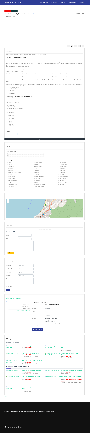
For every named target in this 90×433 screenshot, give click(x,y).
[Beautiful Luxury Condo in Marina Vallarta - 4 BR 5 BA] (53, 377)
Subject (33, 305)
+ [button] (7, 200)
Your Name (8, 272)
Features (16, 139)
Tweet (15, 134)
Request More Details (37, 329)
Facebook (9, 134)
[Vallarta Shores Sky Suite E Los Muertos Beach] (53, 354)
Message (8, 241)
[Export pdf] (79, 46)
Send (8, 289)
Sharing (38, 139)
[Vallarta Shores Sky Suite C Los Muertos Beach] (53, 346)
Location (23, 139)
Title (7, 238)
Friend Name (8, 265)
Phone (33, 311)
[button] (54, 2)
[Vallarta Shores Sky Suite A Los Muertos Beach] (13, 346)
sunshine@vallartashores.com (24, 310)
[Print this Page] (83, 46)
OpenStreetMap (76, 217)
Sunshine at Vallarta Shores (13, 298)
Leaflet (71, 217)
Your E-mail (8, 275)
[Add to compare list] (72, 46)
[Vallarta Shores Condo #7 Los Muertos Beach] (53, 371)
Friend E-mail (9, 268)
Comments (30, 139)
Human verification (36, 325)
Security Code (9, 286)
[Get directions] (68, 46)
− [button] (7, 202)
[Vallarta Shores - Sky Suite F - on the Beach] (13, 361)
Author (7, 235)
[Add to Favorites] (75, 46)
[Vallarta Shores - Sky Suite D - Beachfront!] (13, 354)
